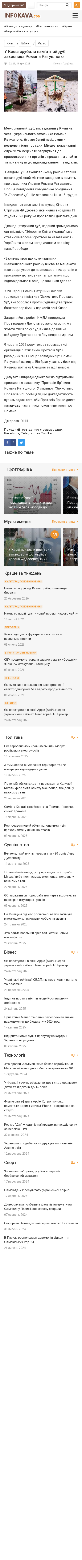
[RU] (31, 5)
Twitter (46, 433)
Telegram (28, 433)
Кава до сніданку (19, 26)
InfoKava (22, 15)
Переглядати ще (63, 469)
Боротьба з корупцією (22, 31)
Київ (10, 43)
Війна (25, 43)
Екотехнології (48, 26)
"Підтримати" (14, 5)
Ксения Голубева (63, 63)
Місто (42, 43)
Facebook (11, 433)
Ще (73, 737)
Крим (68, 26)
